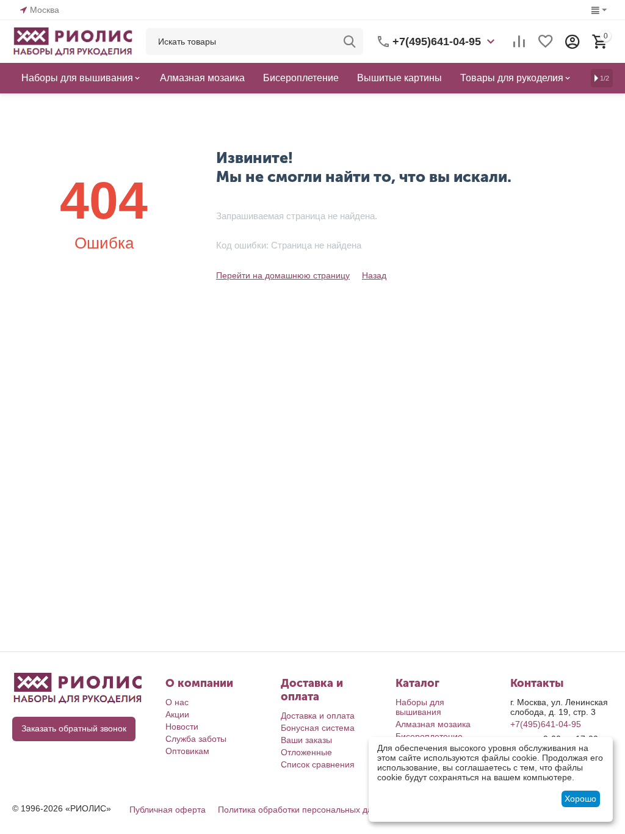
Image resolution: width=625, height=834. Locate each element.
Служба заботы (195, 739)
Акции (177, 714)
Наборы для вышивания (420, 707)
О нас (177, 702)
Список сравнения (318, 764)
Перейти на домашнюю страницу (283, 275)
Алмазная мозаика (433, 724)
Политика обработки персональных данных (305, 809)
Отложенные (306, 752)
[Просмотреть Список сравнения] (518, 41)
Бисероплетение (429, 736)
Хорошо (580, 798)
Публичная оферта (167, 809)
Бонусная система (318, 728)
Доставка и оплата (318, 715)
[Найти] (349, 41)
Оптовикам (187, 751)
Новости (181, 726)
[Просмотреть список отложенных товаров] (545, 41)
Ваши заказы (306, 740)
